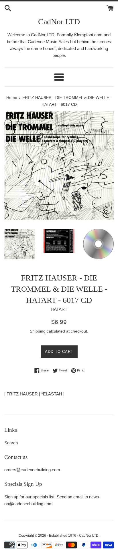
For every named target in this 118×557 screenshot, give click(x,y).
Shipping (38, 331)
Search (11, 442)
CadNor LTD (59, 21)
